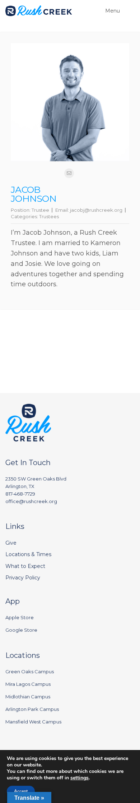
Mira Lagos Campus (28, 684)
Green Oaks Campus (29, 671)
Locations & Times (28, 554)
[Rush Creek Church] (38, 10)
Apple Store (19, 617)
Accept (21, 791)
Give (11, 543)
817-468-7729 (20, 494)
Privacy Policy (22, 577)
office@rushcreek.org (31, 501)
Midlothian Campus (27, 696)
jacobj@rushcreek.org (96, 210)
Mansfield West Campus (33, 722)
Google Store (21, 630)
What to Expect (25, 566)
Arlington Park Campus (32, 709)
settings (79, 778)
